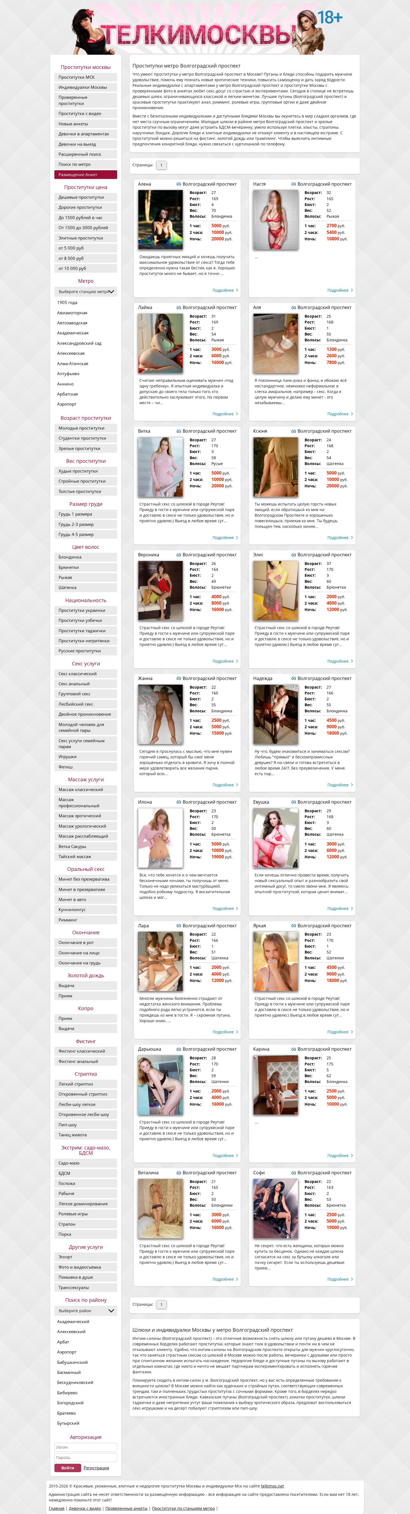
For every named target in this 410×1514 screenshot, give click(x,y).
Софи (259, 1173)
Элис (258, 555)
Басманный (69, 1372)
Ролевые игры (73, 1213)
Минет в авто (72, 899)
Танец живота (73, 1134)
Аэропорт (66, 404)
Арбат (63, 1342)
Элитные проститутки (81, 238)
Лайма (145, 307)
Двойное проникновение (85, 714)
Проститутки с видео (80, 113)
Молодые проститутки (82, 428)
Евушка (261, 802)
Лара (143, 926)
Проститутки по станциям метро (183, 1508)
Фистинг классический (82, 1051)
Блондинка (70, 557)
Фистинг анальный (78, 1061)
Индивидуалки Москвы (83, 87)
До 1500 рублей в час (80, 217)
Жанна (145, 678)
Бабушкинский (72, 1362)
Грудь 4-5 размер (76, 534)
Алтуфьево (68, 373)
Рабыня (66, 1193)
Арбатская (67, 394)
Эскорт (65, 1256)
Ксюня (260, 431)
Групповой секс (74, 693)
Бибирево (67, 1392)
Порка (65, 1234)
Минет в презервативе (82, 889)
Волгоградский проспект (210, 184)
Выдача (66, 985)
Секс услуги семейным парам (82, 743)
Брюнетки (69, 567)
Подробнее (223, 290)
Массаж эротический (80, 815)
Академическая (72, 333)
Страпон (67, 1224)
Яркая (259, 926)
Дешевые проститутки (81, 197)
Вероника (148, 555)
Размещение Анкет (78, 174)
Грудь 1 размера (75, 514)
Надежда (262, 678)
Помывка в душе (76, 1277)
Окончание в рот (76, 942)
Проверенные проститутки (73, 100)
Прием (65, 995)
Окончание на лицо (79, 952)
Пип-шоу (68, 1124)
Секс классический (78, 673)
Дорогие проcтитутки (80, 207)
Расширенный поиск (80, 154)
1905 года (67, 302)
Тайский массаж (75, 856)
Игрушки (68, 756)
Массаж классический (81, 789)
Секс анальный (74, 683)
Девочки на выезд (77, 144)
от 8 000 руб (71, 258)
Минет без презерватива (84, 879)
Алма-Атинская (72, 363)
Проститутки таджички (82, 630)
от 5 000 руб (71, 248)
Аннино (65, 384)
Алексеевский (71, 1331)
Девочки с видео (85, 1508)
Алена (144, 184)
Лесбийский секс (76, 704)
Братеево (66, 1413)
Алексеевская (71, 353)
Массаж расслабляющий (83, 836)
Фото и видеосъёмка (80, 1267)
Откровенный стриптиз (83, 1094)
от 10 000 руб (72, 268)
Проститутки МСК (77, 77)
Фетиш (66, 767)
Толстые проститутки (80, 491)
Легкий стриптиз (76, 1084)
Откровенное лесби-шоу (84, 1114)
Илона (145, 802)
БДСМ (64, 1173)
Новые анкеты (73, 123)
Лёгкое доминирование (83, 1203)
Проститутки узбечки (80, 620)
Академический (73, 1321)
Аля (257, 307)
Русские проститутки (80, 650)
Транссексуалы (74, 1287)
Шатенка (67, 587)
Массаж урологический (82, 826)
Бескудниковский (75, 1382)
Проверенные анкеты (126, 1508)
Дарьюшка (149, 1049)
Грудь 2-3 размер (76, 524)
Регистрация (96, 1467)
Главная (56, 1508)
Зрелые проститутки (79, 448)
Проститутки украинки (82, 610)
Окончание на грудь (80, 963)
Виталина (148, 1173)
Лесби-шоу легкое (77, 1104)
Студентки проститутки (82, 438)
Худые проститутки (78, 471)
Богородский (70, 1402)
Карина (261, 1049)
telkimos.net (272, 1486)
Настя (259, 184)
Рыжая (65, 577)
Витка (144, 431)
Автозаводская (72, 322)
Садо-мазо (69, 1163)
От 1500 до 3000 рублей (83, 227)
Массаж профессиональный (79, 802)
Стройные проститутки (82, 481)
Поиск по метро (75, 164)
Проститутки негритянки (84, 640)
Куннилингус (72, 909)
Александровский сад (79, 343)
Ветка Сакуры (72, 846)
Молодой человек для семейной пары (81, 727)
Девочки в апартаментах (84, 133)
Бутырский (68, 1423)
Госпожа (67, 1183)
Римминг (68, 920)
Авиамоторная (72, 312)
